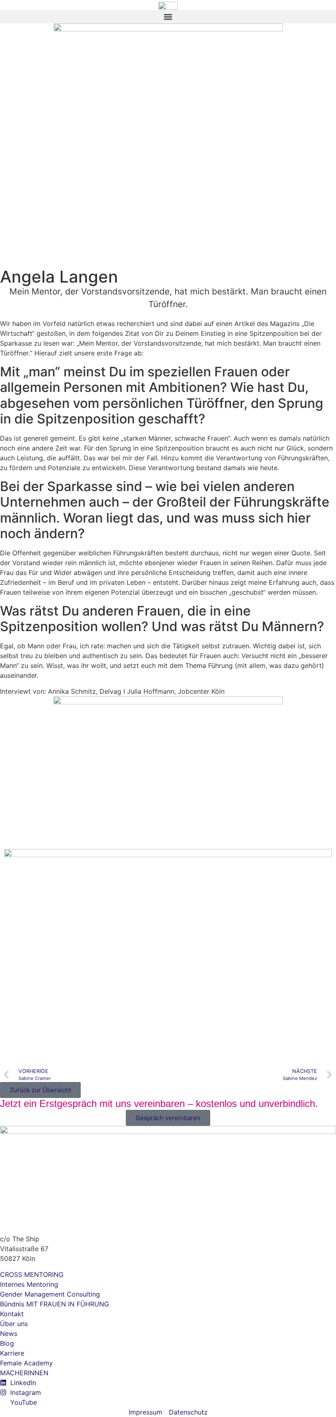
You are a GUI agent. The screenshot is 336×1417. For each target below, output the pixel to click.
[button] (168, 16)
